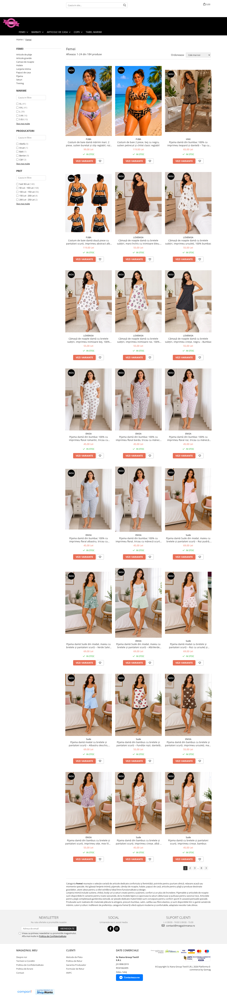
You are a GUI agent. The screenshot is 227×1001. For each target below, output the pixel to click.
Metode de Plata (74, 957)
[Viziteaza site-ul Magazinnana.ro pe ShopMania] (45, 991)
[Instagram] (117, 929)
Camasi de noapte (25, 61)
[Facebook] (110, 929)
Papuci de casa (23, 72)
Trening (20, 83)
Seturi (19, 79)
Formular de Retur (75, 968)
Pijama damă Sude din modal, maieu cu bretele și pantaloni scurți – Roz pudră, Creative (188, 540)
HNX (188, 139)
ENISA (89, 433)
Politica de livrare (24, 968)
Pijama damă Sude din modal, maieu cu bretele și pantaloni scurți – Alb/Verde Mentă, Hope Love (138, 646)
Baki (21, 151)
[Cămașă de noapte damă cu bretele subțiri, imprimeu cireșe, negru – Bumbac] (188, 301)
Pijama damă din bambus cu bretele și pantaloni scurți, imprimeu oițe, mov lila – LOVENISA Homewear (88, 842)
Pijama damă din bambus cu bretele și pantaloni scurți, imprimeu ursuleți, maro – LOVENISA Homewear (188, 744)
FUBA (88, 139)
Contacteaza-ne (132, 977)
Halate (19, 65)
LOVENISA (138, 237)
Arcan (22, 147)
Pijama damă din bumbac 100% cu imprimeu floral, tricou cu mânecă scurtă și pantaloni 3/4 (138, 540)
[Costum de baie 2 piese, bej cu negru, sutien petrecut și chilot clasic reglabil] (138, 101)
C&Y (21, 159)
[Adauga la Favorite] (100, 161)
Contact (20, 972)
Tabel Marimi (94, 32)
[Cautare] (125, 5)
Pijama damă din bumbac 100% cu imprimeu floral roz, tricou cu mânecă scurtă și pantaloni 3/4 (188, 438)
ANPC (69, 972)
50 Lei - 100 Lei (26, 187)
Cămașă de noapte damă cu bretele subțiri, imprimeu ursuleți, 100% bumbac (188, 242)
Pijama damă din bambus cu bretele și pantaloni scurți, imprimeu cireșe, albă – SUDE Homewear (138, 842)
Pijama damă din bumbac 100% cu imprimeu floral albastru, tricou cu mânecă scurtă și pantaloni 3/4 (88, 540)
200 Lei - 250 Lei (27, 199)
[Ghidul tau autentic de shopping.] (24, 991)
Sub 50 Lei (24, 183)
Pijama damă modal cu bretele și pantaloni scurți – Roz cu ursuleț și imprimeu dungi (188, 646)
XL (20, 103)
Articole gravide (24, 58)
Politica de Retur (74, 960)
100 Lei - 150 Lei (27, 191)
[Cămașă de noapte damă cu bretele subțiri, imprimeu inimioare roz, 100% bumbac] (138, 301)
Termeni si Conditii (25, 960)
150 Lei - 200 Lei (27, 195)
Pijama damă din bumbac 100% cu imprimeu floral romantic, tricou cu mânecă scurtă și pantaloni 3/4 (88, 438)
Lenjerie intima (23, 68)
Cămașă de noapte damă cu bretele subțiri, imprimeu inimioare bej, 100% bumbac (88, 340)
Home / (20, 39)
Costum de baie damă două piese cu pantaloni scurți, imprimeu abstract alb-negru (88, 242)
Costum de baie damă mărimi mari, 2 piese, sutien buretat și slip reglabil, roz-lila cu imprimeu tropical (88, 144)
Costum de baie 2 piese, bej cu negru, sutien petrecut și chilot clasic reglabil (138, 144)
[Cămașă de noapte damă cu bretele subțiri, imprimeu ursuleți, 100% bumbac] (188, 203)
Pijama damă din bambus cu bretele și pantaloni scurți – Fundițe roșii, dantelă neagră (138, 744)
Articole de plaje (24, 54)
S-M (21, 115)
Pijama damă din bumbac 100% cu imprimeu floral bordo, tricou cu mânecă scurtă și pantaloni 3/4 (138, 438)
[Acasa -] (19, 23)
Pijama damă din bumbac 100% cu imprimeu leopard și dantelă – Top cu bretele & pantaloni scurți (188, 144)
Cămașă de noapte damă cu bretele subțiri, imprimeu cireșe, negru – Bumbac (188, 340)
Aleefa (22, 143)
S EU (21, 119)
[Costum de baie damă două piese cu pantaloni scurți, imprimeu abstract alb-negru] (88, 203)
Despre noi (21, 957)
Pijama (19, 76)
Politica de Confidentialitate (52, 936)
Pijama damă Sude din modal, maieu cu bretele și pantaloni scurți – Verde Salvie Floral (88, 646)
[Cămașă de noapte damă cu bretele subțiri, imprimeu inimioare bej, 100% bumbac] (88, 301)
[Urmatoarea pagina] (206, 868)
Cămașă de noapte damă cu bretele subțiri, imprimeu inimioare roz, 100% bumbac (138, 340)
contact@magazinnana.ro (180, 925)
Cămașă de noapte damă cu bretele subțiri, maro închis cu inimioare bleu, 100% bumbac (138, 242)
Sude (188, 534)
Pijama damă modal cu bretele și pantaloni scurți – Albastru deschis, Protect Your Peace (88, 744)
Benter (22, 155)
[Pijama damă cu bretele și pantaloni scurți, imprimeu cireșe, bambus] (188, 803)
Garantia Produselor (76, 964)
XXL (21, 107)
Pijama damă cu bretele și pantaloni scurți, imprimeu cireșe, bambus (188, 842)
